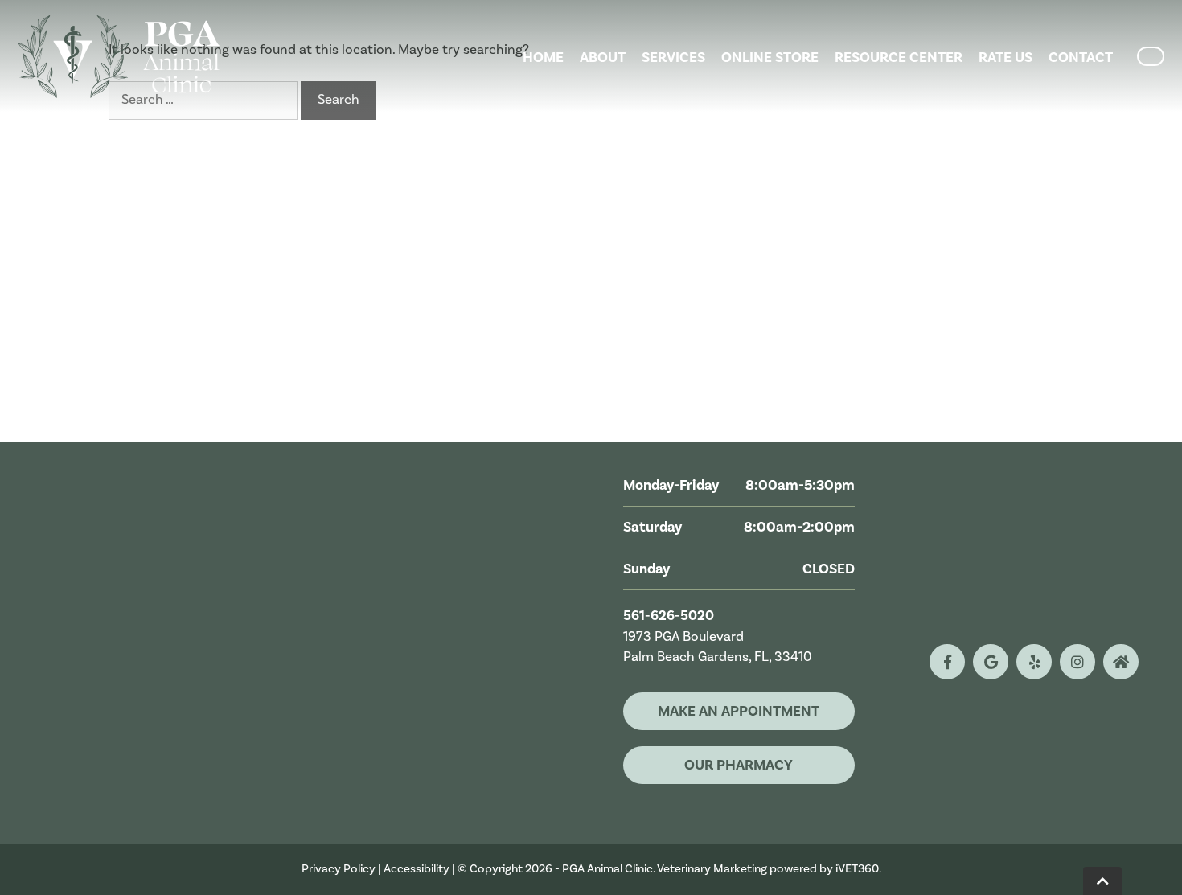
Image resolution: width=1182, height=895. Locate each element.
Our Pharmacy (738, 765)
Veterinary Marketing (712, 869)
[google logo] (990, 661)
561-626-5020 (668, 616)
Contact (1081, 57)
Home (543, 57)
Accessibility (416, 869)
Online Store (770, 57)
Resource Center (898, 57)
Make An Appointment (738, 711)
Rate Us (1005, 57)
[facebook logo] (947, 661)
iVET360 (857, 869)
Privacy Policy (339, 869)
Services (673, 57)
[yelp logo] (1034, 661)
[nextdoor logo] (1121, 661)
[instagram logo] (1077, 661)
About (603, 57)
